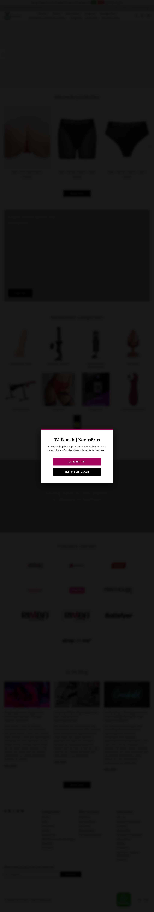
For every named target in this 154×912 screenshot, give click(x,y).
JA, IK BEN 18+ (77, 461)
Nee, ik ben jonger (77, 471)
